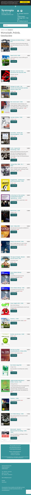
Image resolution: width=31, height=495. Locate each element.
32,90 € (28, 272)
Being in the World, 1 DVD (17, 241)
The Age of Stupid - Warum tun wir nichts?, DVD (17, 257)
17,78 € (28, 413)
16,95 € (28, 257)
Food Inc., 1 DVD (14, 318)
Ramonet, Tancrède (14, 74)
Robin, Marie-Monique (14, 305)
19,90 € (28, 86)
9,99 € (28, 55)
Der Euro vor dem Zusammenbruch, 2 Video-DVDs (18, 350)
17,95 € (28, 429)
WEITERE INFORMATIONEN (23, 3)
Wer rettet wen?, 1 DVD (16, 102)
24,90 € (28, 164)
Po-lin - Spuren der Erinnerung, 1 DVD (15, 148)
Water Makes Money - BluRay (16, 273)
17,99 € (28, 210)
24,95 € (28, 349)
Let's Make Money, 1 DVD (17, 413)
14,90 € (28, 40)
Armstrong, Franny (14, 260)
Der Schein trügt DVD (15, 365)
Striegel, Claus (13, 367)
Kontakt (3, 480)
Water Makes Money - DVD (17, 287)
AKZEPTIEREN (24, 2)
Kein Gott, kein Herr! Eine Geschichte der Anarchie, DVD (18, 71)
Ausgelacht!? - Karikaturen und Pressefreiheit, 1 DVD (17, 180)
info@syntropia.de (23, 21)
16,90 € (28, 195)
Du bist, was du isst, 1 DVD (17, 334)
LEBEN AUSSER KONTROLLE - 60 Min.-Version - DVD (17, 381)
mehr (11, 46)
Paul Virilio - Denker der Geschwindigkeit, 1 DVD (16, 133)
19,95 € (28, 226)
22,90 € (28, 287)
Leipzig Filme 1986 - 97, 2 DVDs (16, 165)
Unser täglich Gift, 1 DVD (16, 303)
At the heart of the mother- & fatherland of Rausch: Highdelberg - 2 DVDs (17, 196)
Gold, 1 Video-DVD (15, 226)
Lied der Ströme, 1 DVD (16, 117)
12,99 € (28, 318)
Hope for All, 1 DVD (15, 55)
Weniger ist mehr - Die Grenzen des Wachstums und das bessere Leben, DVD (19, 88)
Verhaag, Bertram (14, 384)
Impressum (4, 482)
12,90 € (28, 398)
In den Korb (13, 48)
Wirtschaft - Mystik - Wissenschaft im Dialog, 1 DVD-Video (18, 431)
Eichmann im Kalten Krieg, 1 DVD (17, 40)
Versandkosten (5, 488)
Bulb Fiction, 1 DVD (15, 210)
